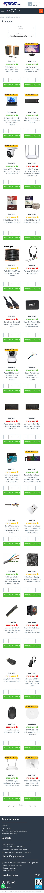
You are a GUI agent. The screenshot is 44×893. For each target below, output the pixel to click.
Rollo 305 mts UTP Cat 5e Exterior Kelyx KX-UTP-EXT (12, 273)
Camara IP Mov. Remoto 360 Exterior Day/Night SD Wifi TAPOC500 (11, 171)
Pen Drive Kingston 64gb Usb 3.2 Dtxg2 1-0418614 (32, 120)
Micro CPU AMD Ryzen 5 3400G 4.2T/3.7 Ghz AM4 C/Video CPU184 (32, 630)
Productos (9, 17)
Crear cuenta (6, 828)
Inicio (2, 17)
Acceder (4, 826)
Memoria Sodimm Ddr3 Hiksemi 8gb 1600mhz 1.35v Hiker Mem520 (32, 426)
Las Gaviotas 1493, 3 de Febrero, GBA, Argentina (20, 863)
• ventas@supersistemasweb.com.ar (15, 849)
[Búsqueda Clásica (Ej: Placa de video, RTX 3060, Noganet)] (41, 11)
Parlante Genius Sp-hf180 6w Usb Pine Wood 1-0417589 (12, 69)
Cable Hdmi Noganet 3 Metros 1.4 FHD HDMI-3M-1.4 (12, 324)
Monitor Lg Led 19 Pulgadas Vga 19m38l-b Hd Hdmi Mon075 (32, 69)
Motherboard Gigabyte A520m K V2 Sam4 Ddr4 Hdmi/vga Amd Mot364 (32, 579)
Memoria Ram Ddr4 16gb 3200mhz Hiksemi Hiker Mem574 (12, 630)
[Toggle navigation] (2, 10)
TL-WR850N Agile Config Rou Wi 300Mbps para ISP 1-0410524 (11, 783)
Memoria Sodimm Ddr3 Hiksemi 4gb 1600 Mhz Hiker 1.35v (12, 426)
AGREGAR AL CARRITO (12, 85)
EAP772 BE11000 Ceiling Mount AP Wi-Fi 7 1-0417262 (32, 732)
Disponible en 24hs (32, 44)
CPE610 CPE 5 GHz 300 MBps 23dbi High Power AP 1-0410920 (32, 783)
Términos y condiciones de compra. (14, 831)
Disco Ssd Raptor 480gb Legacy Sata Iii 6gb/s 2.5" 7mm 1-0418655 (32, 324)
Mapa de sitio (6, 887)
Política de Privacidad (9, 834)
